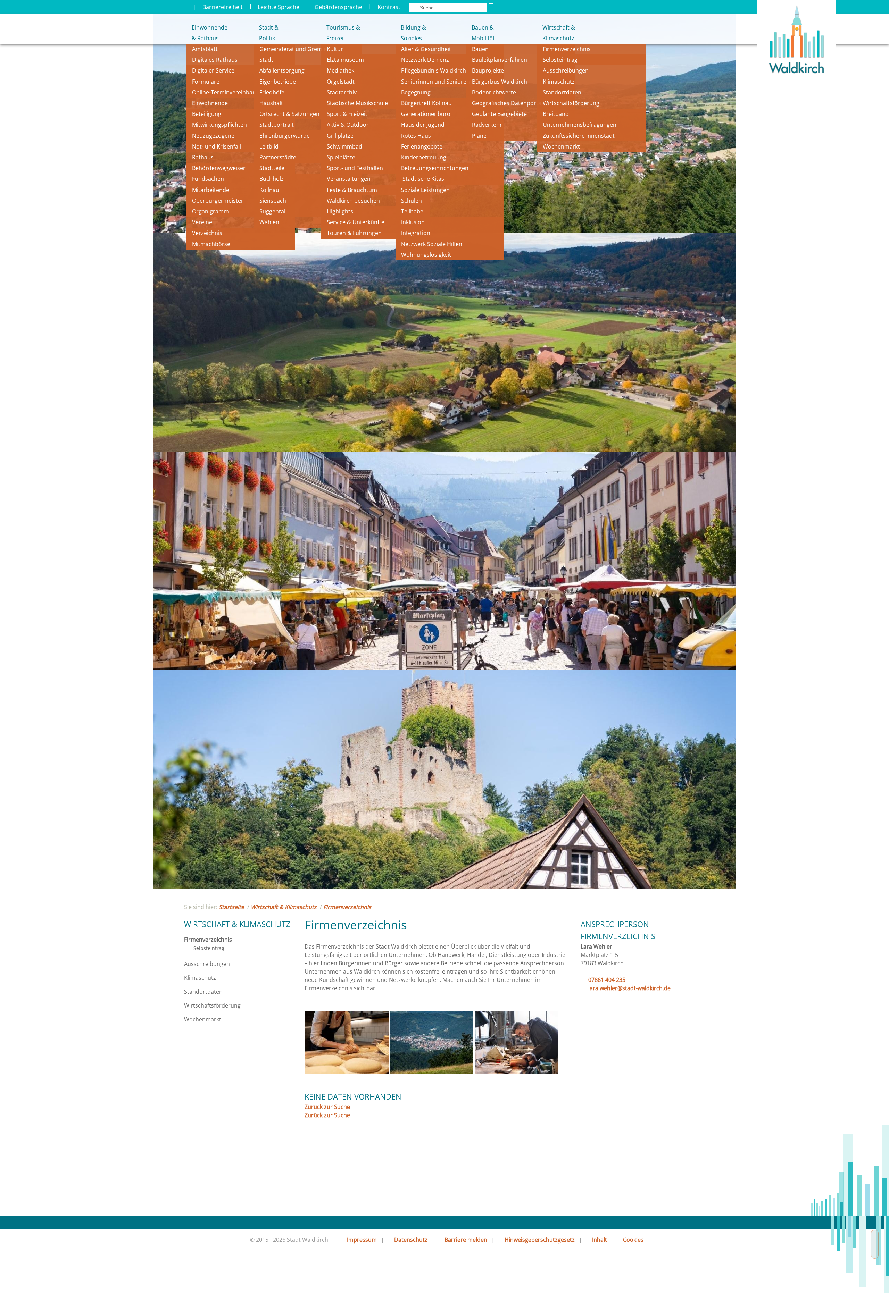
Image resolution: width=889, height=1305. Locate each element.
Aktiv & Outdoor (348, 124)
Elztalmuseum (345, 60)
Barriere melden (465, 1240)
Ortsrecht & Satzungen (289, 114)
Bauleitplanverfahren (499, 60)
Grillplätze (340, 136)
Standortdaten (562, 92)
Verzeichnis (207, 233)
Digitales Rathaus (215, 60)
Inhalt (599, 1240)
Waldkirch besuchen (353, 200)
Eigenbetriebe (277, 81)
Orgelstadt (341, 81)
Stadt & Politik (269, 33)
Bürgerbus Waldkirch (499, 81)
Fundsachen (208, 179)
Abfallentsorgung (282, 70)
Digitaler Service (213, 70)
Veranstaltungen (349, 179)
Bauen (480, 49)
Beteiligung (206, 114)
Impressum (362, 1240)
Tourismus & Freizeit (342, 33)
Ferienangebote (421, 146)
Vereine (202, 222)
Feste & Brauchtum (352, 190)
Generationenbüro (425, 114)
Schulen (411, 200)
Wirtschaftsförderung (571, 103)
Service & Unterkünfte (355, 222)
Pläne (479, 136)
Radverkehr (487, 124)
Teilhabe (412, 211)
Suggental (272, 211)
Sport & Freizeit (347, 114)
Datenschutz (410, 1240)
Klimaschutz (559, 81)
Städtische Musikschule (357, 103)
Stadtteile (271, 168)
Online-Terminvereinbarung (228, 92)
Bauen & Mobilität (483, 33)
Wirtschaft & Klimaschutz (558, 33)
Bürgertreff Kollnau (426, 103)
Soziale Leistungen (425, 190)
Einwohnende (210, 103)
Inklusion (413, 222)
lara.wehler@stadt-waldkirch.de (629, 988)
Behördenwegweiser (219, 168)
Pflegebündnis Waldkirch (433, 70)
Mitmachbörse (211, 244)
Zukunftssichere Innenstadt (579, 136)
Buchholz (271, 179)
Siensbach (272, 200)
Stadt (266, 60)
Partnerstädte (277, 157)
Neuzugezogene (213, 136)
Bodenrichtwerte (494, 92)
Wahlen (269, 222)
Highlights (340, 211)
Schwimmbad (344, 146)
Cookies (633, 1240)
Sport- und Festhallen (355, 168)
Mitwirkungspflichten (219, 124)
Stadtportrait (276, 124)
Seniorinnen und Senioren (435, 81)
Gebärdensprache (338, 7)
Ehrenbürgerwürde (284, 136)
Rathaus (203, 157)
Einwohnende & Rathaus (205, 33)
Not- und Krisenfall (216, 146)
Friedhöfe (271, 92)
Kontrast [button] (388, 7)
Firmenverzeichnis (567, 49)
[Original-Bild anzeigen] (347, 1072)
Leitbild (269, 146)
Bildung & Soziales (413, 33)
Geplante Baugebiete (499, 114)
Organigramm (210, 211)
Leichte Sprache (278, 7)
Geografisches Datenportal (508, 103)
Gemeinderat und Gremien (294, 49)
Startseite (231, 907)
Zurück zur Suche (327, 1107)
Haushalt (271, 103)
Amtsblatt (205, 49)
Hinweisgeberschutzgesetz (540, 1240)
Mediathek (340, 70)
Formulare (205, 81)
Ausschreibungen (566, 70)
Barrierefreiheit (222, 7)
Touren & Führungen (354, 233)
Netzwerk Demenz (425, 60)
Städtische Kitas (422, 179)
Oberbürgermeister (217, 200)
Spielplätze (341, 157)
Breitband (556, 114)
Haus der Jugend (422, 124)
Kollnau (269, 190)
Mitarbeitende (210, 190)
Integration (415, 233)
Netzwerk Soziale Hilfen (431, 244)
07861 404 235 (606, 980)
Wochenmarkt (561, 146)
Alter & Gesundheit (426, 49)
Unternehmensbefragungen (579, 124)
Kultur (335, 49)
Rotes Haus (416, 136)
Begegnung (416, 92)
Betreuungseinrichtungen (434, 168)
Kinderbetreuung (423, 157)
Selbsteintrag (560, 60)
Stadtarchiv (342, 92)
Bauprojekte (488, 70)
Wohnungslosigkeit (426, 255)
